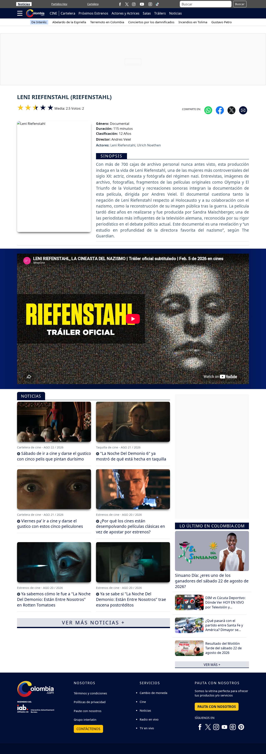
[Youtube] (142, 4)
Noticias (24, 4)
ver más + (212, 664)
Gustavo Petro (221, 22)
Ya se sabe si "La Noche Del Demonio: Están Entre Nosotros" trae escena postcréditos (131, 599)
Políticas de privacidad (90, 702)
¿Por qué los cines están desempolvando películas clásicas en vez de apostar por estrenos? (130, 526)
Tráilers (160, 13)
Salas (147, 13)
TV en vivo (147, 728)
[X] (127, 4)
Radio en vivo (149, 719)
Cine (143, 702)
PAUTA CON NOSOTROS (216, 706)
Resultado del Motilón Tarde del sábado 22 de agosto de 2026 (223, 648)
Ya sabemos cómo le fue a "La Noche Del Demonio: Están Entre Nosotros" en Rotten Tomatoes (54, 599)
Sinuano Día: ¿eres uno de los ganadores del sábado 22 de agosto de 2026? (212, 580)
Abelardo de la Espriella (69, 22)
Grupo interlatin (85, 720)
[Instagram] (133, 4)
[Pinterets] (241, 725)
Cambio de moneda (153, 693)
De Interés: (39, 22)
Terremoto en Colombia (107, 22)
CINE (53, 13)
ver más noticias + (93, 622)
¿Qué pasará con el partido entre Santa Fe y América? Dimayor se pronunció (224, 627)
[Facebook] (120, 4)
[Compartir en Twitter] (231, 110)
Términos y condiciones (90, 693)
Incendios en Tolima (193, 22)
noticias (31, 396)
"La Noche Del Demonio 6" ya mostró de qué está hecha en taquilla (131, 456)
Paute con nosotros (87, 711)
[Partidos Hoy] (150, 4)
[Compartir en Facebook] (220, 110)
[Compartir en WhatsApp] (208, 110)
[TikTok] (157, 4)
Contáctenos (88, 729)
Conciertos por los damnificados (151, 22)
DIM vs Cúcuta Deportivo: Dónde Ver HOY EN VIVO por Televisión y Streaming (225, 605)
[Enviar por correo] (243, 110)
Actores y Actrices (125, 13)
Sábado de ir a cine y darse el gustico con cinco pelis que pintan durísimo (54, 456)
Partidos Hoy (59, 4)
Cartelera (93, 4)
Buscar (240, 4)
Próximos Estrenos (93, 13)
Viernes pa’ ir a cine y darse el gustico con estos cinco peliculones (50, 523)
